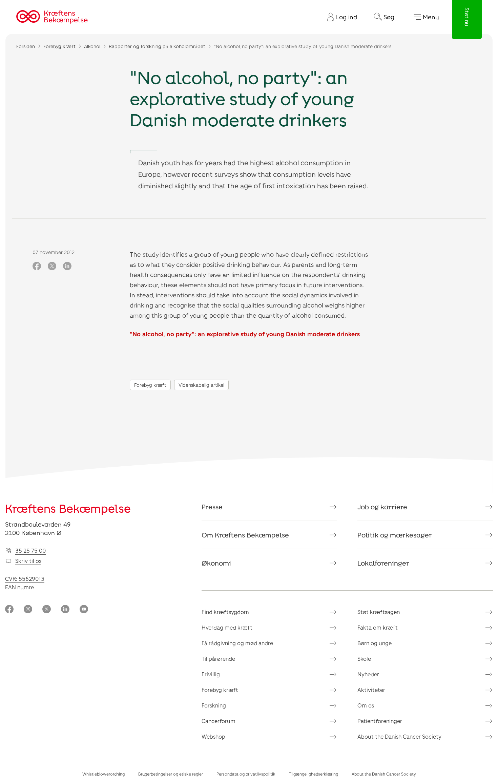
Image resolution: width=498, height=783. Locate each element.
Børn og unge (374, 643)
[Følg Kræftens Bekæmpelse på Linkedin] (65, 610)
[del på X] (52, 266)
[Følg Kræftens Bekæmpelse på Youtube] (84, 610)
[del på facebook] (37, 266)
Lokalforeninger (383, 563)
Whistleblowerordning (103, 773)
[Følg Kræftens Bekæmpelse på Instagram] (28, 610)
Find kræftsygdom (225, 612)
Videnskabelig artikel (201, 385)
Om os (365, 705)
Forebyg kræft (59, 46)
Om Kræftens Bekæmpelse (245, 535)
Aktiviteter (371, 689)
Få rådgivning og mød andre (237, 643)
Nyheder (368, 674)
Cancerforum (218, 721)
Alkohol (92, 46)
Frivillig (211, 674)
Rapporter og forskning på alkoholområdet (157, 46)
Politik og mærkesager (394, 535)
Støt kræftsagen (378, 612)
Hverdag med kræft (227, 627)
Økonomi (216, 563)
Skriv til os (28, 560)
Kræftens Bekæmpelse (68, 508)
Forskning (214, 705)
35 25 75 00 (30, 550)
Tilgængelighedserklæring (313, 773)
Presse (212, 507)
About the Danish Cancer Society (399, 736)
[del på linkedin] (67, 266)
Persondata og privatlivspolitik (245, 773)
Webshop (213, 736)
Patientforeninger (379, 721)
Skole (364, 658)
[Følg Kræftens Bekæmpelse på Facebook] (9, 610)
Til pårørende (218, 658)
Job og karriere (382, 507)
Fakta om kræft (377, 627)
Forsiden (25, 46)
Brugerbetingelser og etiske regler (170, 773)
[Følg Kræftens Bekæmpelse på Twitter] (46, 610)
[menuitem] (339, 17)
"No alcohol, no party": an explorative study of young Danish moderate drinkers (245, 334)
